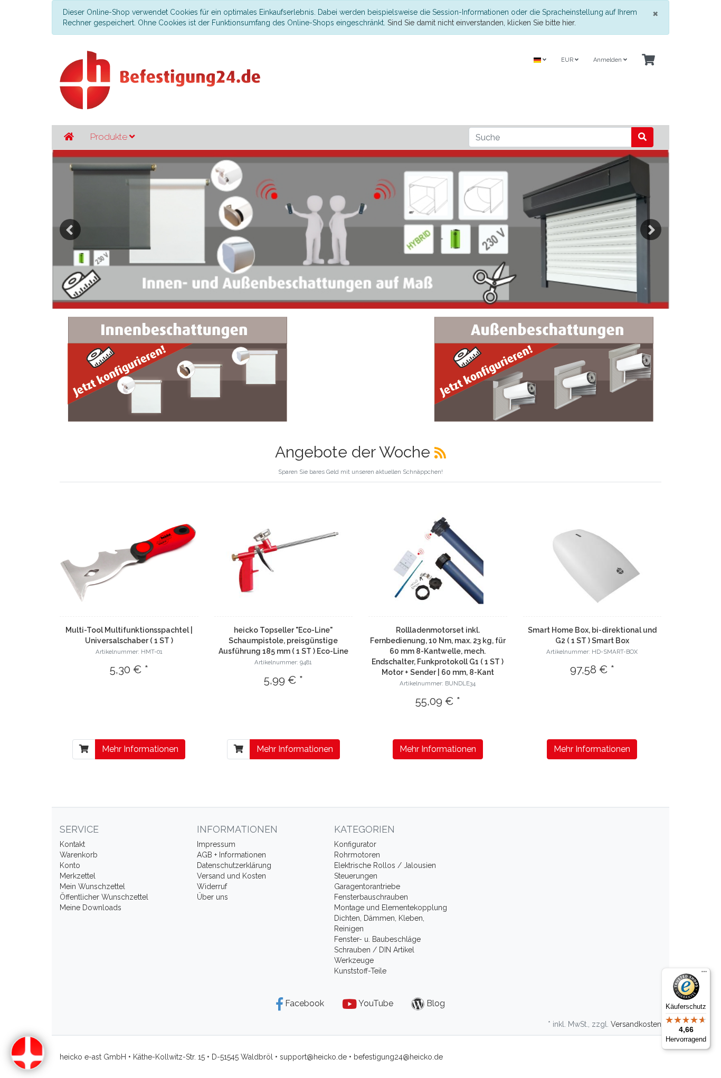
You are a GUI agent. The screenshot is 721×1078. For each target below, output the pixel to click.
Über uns (212, 897)
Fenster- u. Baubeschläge (377, 939)
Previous (70, 229)
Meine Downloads (90, 907)
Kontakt (72, 844)
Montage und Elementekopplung (390, 907)
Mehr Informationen (140, 749)
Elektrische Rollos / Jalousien (385, 865)
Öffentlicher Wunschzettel (104, 897)
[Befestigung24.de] (258, 80)
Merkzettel (78, 876)
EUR (568, 59)
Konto (70, 865)
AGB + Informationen (231, 855)
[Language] (540, 60)
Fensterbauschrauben (371, 897)
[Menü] (704, 974)
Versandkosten (636, 1024)
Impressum (216, 844)
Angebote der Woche (354, 452)
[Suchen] (642, 137)
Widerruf (212, 886)
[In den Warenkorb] (84, 749)
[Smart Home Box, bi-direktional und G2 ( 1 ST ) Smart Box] (592, 562)
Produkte (109, 136)
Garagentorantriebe (367, 886)
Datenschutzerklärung (234, 865)
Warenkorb (79, 855)
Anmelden (608, 59)
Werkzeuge (354, 960)
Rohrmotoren (357, 855)
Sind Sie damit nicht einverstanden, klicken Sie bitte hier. (481, 22)
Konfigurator (355, 844)
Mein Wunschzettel (92, 886)
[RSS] (440, 453)
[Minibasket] (648, 60)
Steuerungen (355, 876)
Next (650, 229)
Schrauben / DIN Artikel (374, 950)
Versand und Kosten (231, 876)
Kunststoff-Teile (360, 971)
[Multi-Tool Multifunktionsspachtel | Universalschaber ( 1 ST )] (129, 562)
